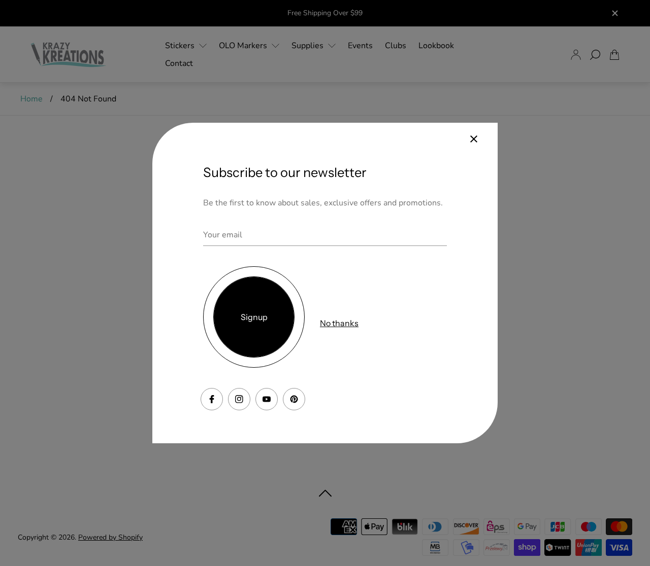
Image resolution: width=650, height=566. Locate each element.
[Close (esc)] (474, 139)
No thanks (339, 323)
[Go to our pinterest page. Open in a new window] (294, 399)
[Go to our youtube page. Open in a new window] (266, 399)
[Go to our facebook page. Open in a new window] (212, 399)
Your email (222, 234)
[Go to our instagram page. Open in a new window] (239, 399)
